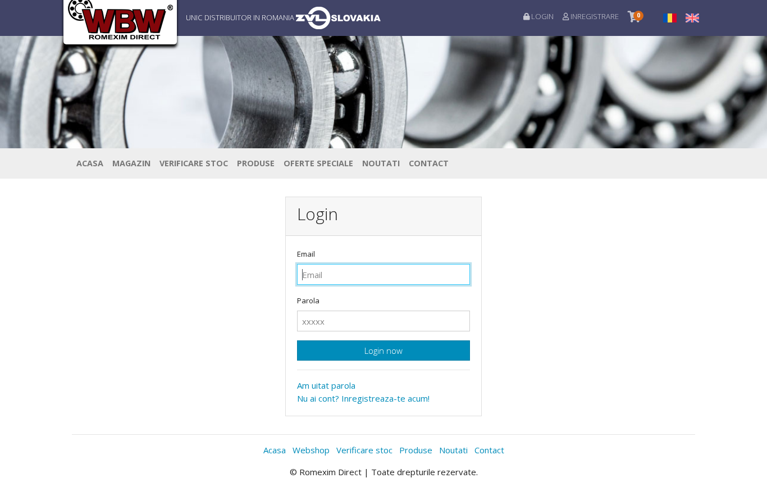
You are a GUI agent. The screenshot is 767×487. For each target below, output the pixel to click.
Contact (429, 163)
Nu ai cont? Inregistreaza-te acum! (363, 398)
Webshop (311, 450)
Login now (383, 350)
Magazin (131, 163)
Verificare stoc (193, 163)
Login (541, 16)
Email (306, 254)
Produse (256, 163)
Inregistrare (594, 16)
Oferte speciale (318, 163)
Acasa (89, 163)
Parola (308, 300)
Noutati (381, 163)
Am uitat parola (326, 385)
